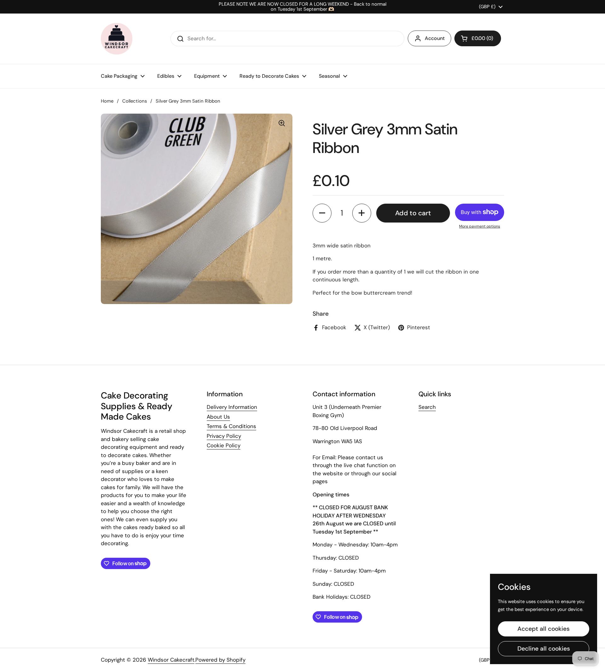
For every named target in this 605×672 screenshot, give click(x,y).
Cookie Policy (223, 445)
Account (435, 38)
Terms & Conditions (231, 426)
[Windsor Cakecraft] (116, 38)
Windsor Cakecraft (171, 659)
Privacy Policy (224, 435)
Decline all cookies (543, 648)
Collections (134, 101)
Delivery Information (232, 407)
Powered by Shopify (220, 659)
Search (427, 407)
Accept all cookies (543, 629)
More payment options (479, 226)
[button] (477, 38)
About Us (218, 416)
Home (107, 101)
